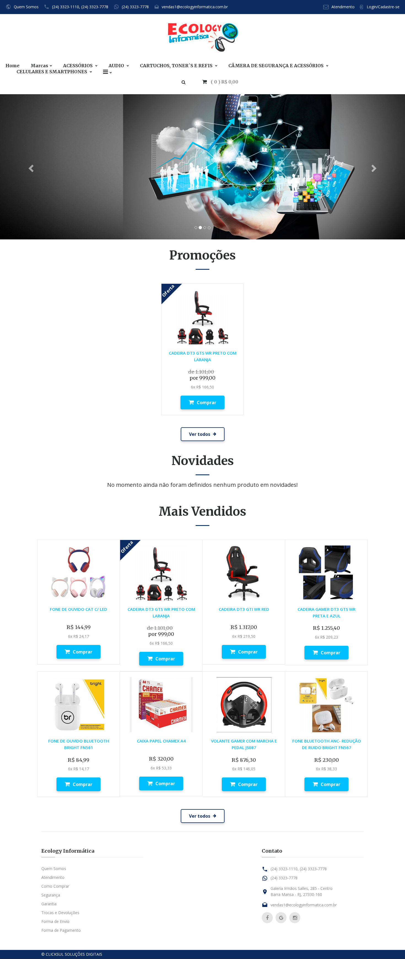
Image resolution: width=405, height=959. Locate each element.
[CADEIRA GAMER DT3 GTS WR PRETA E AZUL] (326, 572)
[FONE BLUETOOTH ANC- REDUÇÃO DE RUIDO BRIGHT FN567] (326, 704)
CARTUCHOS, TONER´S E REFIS (177, 65)
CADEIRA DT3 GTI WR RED (244, 609)
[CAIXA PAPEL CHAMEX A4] (161, 704)
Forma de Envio (55, 921)
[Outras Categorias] (107, 71)
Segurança (50, 895)
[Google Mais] (281, 917)
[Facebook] (267, 917)
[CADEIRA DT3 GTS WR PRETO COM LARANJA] (202, 316)
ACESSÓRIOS (78, 65)
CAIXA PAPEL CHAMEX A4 (161, 741)
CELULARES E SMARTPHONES (52, 71)
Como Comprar (55, 886)
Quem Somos (26, 6)
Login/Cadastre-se (383, 6)
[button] (30, 166)
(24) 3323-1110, (66, 6)
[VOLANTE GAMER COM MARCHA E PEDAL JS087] (244, 704)
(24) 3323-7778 (94, 6)
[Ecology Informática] (202, 39)
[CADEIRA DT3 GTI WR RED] (243, 572)
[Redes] (202, 166)
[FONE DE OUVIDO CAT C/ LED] (78, 572)
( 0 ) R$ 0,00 (224, 82)
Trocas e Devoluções (60, 912)
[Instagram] (294, 917)
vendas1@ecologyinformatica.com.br (195, 6)
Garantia (48, 903)
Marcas (39, 65)
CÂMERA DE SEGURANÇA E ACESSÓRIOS (276, 65)
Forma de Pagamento (61, 930)
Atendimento (343, 6)
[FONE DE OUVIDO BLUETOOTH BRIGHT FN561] (78, 704)
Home (13, 65)
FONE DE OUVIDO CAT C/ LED (78, 609)
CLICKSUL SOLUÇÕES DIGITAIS (74, 954)
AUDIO (117, 65)
